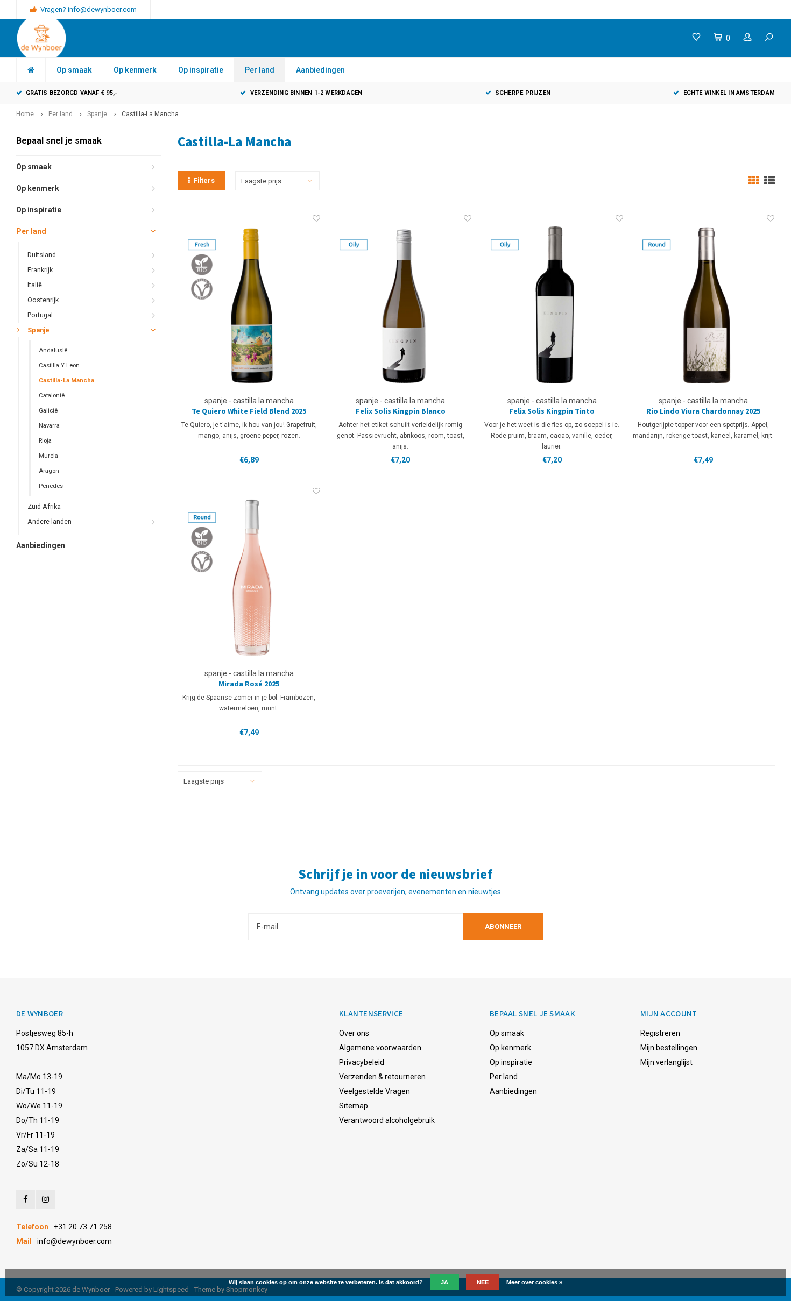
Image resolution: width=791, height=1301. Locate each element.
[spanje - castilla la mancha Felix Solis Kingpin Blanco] (401, 304)
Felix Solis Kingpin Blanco (401, 411)
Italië (34, 285)
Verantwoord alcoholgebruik (387, 1120)
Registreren (660, 1033)
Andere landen (49, 521)
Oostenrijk (43, 300)
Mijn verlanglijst (666, 1062)
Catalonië (52, 395)
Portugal (40, 315)
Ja (444, 1282)
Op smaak (74, 70)
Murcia (48, 455)
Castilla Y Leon (59, 365)
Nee (483, 1282)
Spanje (97, 114)
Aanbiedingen (320, 70)
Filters (204, 180)
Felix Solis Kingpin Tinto (552, 411)
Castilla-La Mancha (150, 114)
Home (25, 114)
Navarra (49, 425)
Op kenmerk (135, 70)
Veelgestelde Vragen (374, 1091)
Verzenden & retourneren (382, 1076)
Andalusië (53, 350)
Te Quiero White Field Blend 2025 (249, 411)
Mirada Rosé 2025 (248, 684)
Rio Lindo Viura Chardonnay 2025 (703, 411)
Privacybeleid (361, 1062)
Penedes (51, 485)
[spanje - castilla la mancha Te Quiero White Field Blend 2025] (249, 304)
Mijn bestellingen (668, 1047)
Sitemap (353, 1105)
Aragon (49, 470)
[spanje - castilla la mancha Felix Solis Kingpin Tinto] (552, 304)
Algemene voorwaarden (380, 1047)
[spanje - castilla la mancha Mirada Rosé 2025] (249, 577)
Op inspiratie (200, 70)
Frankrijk (40, 270)
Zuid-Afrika (44, 506)
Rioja (45, 440)
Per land (259, 70)
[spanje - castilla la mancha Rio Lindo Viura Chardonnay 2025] (704, 304)
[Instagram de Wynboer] (45, 1199)
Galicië (48, 410)
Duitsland (41, 255)
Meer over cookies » (534, 1282)
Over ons (354, 1033)
